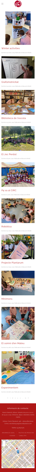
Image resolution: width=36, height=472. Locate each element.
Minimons (6, 298)
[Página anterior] (7, 398)
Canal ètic (22, 435)
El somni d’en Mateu (12, 343)
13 (25, 398)
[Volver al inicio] (18, 4)
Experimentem (9, 387)
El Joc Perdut (9, 154)
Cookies (12, 435)
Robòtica (6, 226)
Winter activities (10, 48)
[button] (2, 4)
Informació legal (8, 432)
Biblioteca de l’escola (13, 118)
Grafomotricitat (10, 82)
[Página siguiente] (28, 398)
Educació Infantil (26, 52)
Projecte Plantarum (12, 262)
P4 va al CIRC (8, 190)
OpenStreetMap (30, 467)
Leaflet (23, 467)
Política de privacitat (26, 432)
